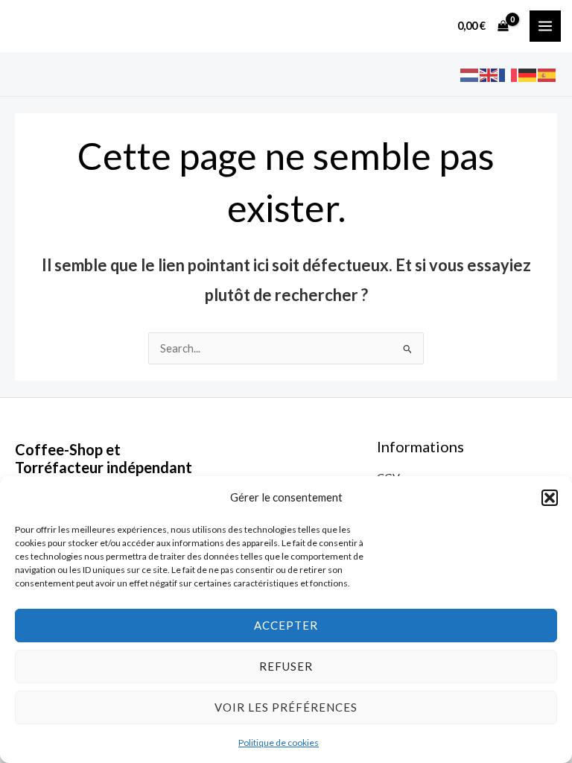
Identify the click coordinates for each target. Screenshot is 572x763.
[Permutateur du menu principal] (545, 26)
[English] (489, 74)
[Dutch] (470, 74)
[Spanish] (547, 74)
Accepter (286, 625)
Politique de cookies (278, 742)
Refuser (286, 666)
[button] (549, 497)
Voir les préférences (286, 707)
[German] (528, 74)
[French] (508, 74)
